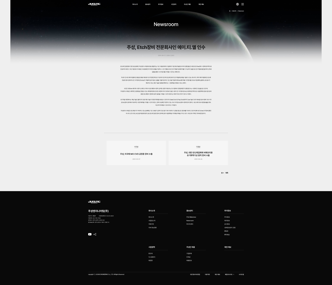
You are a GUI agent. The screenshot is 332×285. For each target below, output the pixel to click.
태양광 (151, 260)
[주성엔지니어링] (94, 4)
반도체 (151, 253)
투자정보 (160, 4)
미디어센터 (189, 224)
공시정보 (227, 224)
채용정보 (189, 260)
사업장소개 (152, 220)
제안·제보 (201, 4)
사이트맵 (241, 274)
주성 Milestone (191, 217)
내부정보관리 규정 (230, 228)
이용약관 (207, 274)
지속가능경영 (153, 228)
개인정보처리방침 (195, 274)
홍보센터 (147, 4)
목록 (226, 173)
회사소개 (135, 4)
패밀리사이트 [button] (228, 274)
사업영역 (173, 4)
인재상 (188, 257)
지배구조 (151, 224)
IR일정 (226, 231)
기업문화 (189, 253)
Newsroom (190, 220)
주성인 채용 (187, 4)
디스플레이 (152, 257)
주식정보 (227, 217)
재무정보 (227, 220)
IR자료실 (227, 235)
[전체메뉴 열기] (242, 4)
